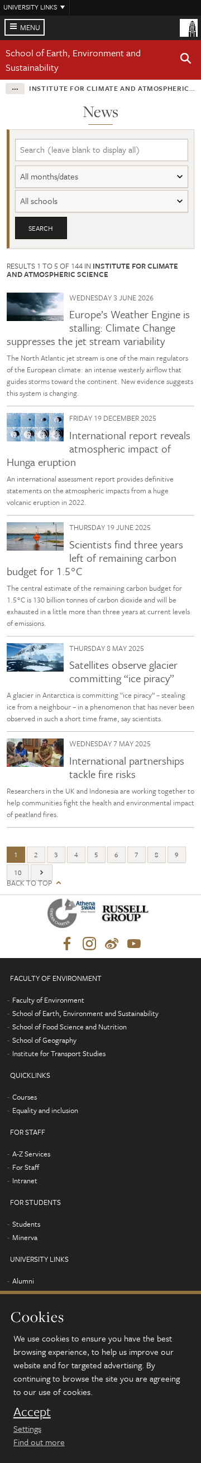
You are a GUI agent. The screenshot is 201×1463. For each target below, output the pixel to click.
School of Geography (44, 1040)
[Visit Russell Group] (127, 915)
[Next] (41, 872)
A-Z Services (31, 1153)
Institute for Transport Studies (59, 1053)
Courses (24, 1096)
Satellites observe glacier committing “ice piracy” (123, 671)
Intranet (24, 1180)
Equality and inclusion (45, 1110)
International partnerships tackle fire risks (126, 767)
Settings (27, 1428)
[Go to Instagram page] (89, 944)
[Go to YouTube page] (134, 944)
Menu (30, 27)
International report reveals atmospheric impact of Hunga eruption (98, 448)
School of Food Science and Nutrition (69, 1026)
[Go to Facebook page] (67, 944)
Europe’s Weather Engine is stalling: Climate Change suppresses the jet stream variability (98, 327)
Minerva (24, 1237)
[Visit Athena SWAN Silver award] (73, 915)
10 (18, 872)
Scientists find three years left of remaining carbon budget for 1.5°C (95, 558)
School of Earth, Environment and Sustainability (85, 1013)
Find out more (39, 1442)
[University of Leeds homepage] (189, 27)
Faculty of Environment (48, 999)
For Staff (25, 1167)
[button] (185, 60)
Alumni (23, 1280)
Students (26, 1223)
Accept (32, 1411)
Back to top (29, 883)
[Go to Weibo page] (111, 944)
